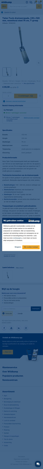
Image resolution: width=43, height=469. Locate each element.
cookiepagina (17, 238)
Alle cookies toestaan (31, 247)
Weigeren (18, 247)
